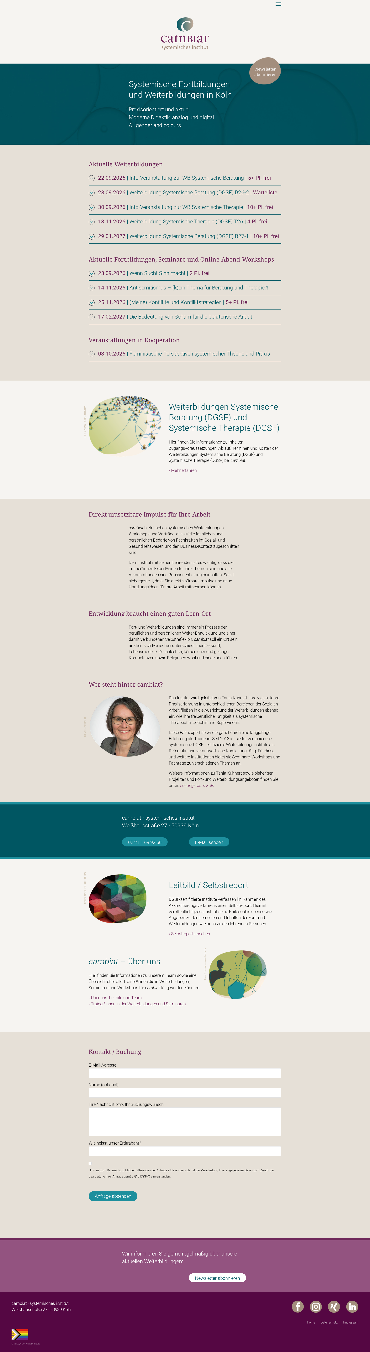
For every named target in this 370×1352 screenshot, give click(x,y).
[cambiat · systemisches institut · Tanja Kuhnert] (185, 19)
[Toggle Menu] (278, 4)
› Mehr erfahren (183, 470)
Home (311, 1322)
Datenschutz (329, 1322)
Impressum (350, 1322)
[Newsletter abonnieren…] (265, 59)
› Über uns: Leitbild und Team (115, 997)
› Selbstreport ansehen (189, 933)
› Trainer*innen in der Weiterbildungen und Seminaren (137, 1003)
